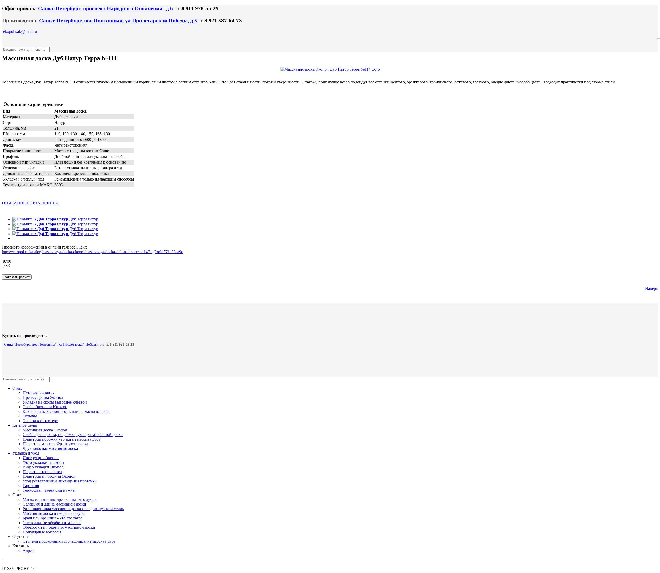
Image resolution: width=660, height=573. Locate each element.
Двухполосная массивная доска (50, 448)
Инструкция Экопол (41, 458)
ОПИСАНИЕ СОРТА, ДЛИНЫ (30, 203)
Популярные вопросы (42, 532)
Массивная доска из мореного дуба (54, 513)
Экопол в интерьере (40, 420)
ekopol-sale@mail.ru (19, 31)
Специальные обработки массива (52, 522)
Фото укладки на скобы (43, 462)
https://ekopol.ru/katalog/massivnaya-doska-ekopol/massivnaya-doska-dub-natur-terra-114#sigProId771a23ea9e (92, 252)
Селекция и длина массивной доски (54, 504)
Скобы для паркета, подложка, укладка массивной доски (73, 434)
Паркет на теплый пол (42, 471)
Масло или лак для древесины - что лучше (60, 499)
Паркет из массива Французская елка (55, 444)
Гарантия (31, 485)
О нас (17, 388)
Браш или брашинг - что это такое (52, 518)
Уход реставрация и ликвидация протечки (60, 481)
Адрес (28, 550)
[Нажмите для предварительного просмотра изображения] (330, 69)
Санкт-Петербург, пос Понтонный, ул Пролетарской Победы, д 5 (119, 21)
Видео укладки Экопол (43, 467)
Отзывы (30, 416)
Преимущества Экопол (43, 397)
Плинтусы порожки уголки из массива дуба (61, 439)
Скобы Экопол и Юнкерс (45, 407)
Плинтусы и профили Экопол (49, 476)
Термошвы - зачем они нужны (49, 490)
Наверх (651, 288)
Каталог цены (24, 425)
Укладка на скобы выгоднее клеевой (55, 402)
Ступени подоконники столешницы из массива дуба (69, 541)
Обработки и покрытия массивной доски (59, 527)
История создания (38, 393)
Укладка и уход (25, 453)
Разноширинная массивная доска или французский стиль (73, 509)
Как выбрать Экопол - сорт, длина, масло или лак (66, 411)
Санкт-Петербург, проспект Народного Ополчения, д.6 (105, 8)
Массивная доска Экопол (45, 430)
